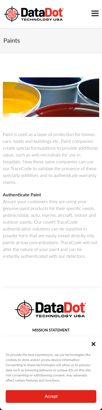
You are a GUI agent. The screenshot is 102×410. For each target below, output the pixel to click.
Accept (51, 396)
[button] (93, 344)
